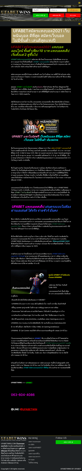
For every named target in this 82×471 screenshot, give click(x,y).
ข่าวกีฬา (31, 444)
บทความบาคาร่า (34, 456)
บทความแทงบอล (34, 441)
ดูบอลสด (31, 450)
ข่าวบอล (31, 459)
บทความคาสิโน (34, 453)
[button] (79, 2)
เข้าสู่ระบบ (74, 10)
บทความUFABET (34, 447)
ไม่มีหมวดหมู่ (33, 462)
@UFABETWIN (28, 409)
